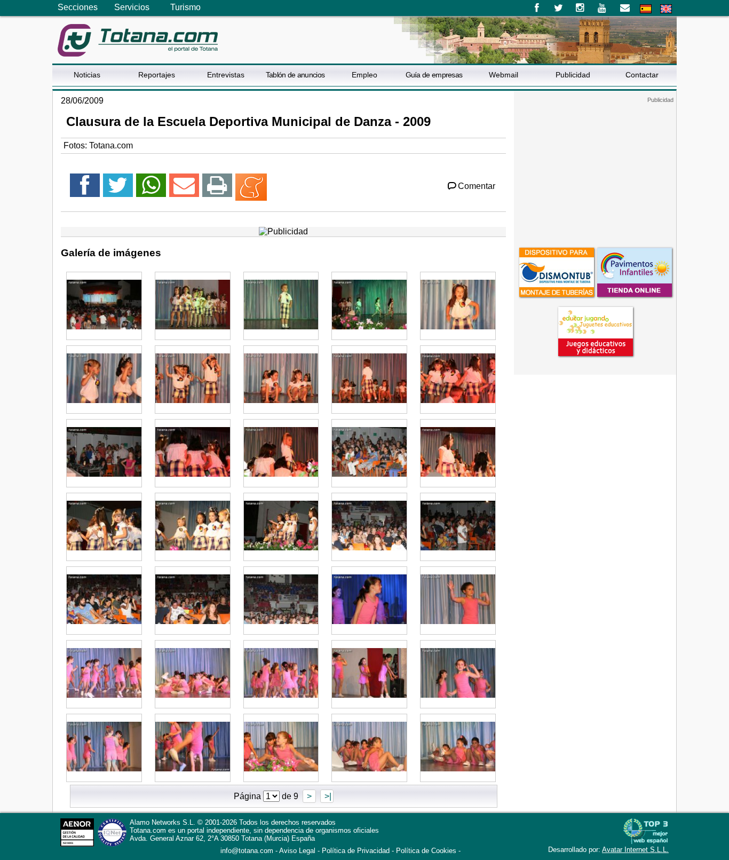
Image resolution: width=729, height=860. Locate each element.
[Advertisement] (595, 170)
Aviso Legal (297, 851)
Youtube (603, 8)
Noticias (87, 74)
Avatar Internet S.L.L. (635, 850)
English (666, 9)
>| (326, 796)
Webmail (503, 74)
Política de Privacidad (356, 851)
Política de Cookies (426, 851)
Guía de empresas (434, 74)
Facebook (537, 8)
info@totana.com (246, 851)
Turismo (185, 7)
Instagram (580, 8)
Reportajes (156, 74)
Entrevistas (225, 74)
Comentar (476, 186)
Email (625, 8)
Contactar (642, 74)
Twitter (558, 8)
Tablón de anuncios (295, 74)
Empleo (364, 74)
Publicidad (573, 74)
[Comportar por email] (184, 189)
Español (646, 9)
